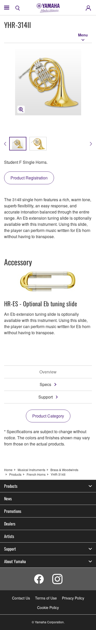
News (8, 498)
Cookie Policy (48, 607)
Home (8, 470)
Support (45, 397)
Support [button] (10, 549)
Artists (9, 536)
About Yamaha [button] (15, 561)
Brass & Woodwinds (64, 470)
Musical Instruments (31, 470)
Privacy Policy (73, 598)
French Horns (36, 474)
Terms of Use (46, 598)
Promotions (12, 511)
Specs (45, 384)
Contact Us (21, 598)
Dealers (9, 524)
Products (15, 474)
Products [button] (10, 486)
